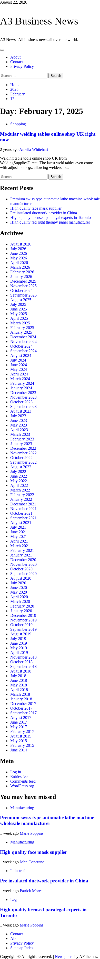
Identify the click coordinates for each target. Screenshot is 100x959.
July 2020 (18, 583)
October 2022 (21, 457)
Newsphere (64, 956)
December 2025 (23, 281)
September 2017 (23, 713)
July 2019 (18, 638)
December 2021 (23, 504)
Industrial (17, 870)
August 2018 (20, 671)
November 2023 (23, 397)
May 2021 (18, 536)
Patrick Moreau (32, 891)
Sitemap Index (22, 948)
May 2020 (18, 592)
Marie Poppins (31, 833)
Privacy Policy (22, 66)
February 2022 (22, 495)
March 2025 (20, 323)
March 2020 (20, 601)
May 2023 (18, 425)
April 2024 (19, 374)
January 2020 (21, 611)
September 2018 (23, 666)
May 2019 (18, 648)
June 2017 (18, 722)
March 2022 (20, 490)
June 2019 (18, 643)
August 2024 (20, 355)
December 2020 (23, 560)
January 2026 (21, 276)
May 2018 (18, 685)
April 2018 (19, 689)
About (15, 57)
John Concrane (32, 862)
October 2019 (21, 624)
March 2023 (20, 434)
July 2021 (18, 527)
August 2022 (20, 467)
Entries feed (19, 776)
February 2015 (22, 745)
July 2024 (18, 360)
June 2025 (18, 309)
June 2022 (18, 476)
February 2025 (22, 327)
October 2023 (21, 402)
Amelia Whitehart (33, 149)
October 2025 (21, 290)
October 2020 (21, 569)
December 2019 (23, 615)
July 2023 (18, 416)
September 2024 (23, 351)
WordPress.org (22, 786)
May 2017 (18, 727)
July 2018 (18, 676)
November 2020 (23, 564)
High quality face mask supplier (36, 208)
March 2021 (20, 546)
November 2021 (23, 508)
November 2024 (23, 341)
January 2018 (21, 699)
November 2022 (23, 453)
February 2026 (22, 272)
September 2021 (23, 518)
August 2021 (20, 522)
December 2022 (23, 448)
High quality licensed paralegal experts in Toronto (50, 217)
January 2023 (21, 443)
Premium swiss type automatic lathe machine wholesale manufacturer (47, 820)
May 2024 (18, 369)
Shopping (18, 124)
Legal (14, 899)
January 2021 (21, 555)
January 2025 (21, 332)
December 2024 (23, 337)
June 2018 (18, 680)
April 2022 (19, 485)
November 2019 (23, 620)
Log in (15, 772)
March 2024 (20, 378)
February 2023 (22, 439)
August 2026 (20, 244)
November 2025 (23, 286)
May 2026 (18, 258)
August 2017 (20, 717)
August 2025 (20, 300)
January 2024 (21, 388)
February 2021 (22, 550)
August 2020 (20, 578)
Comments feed (23, 781)
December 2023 (23, 392)
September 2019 (23, 629)
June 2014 (18, 750)
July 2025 (18, 304)
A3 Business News (39, 21)
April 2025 (19, 318)
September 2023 (23, 406)
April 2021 (19, 541)
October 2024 (21, 346)
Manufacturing (22, 808)
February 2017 (22, 731)
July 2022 (18, 471)
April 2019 (19, 652)
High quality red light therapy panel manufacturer (50, 222)
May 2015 (18, 741)
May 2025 (18, 314)
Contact (16, 62)
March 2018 (20, 694)
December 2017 (23, 703)
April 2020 (19, 597)
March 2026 (20, 267)
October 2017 (21, 708)
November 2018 (23, 657)
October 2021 (21, 513)
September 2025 (23, 295)
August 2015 (20, 736)
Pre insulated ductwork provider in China (43, 213)
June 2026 (18, 253)
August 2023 (20, 411)
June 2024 (18, 365)
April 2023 (19, 430)
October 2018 (21, 662)
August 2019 (20, 634)
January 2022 (21, 499)
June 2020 (18, 587)
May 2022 (18, 481)
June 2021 (18, 532)
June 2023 (18, 420)
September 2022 (23, 462)
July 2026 (18, 249)
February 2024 (22, 383)
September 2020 (23, 573)
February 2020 (22, 606)
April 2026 (19, 262)
